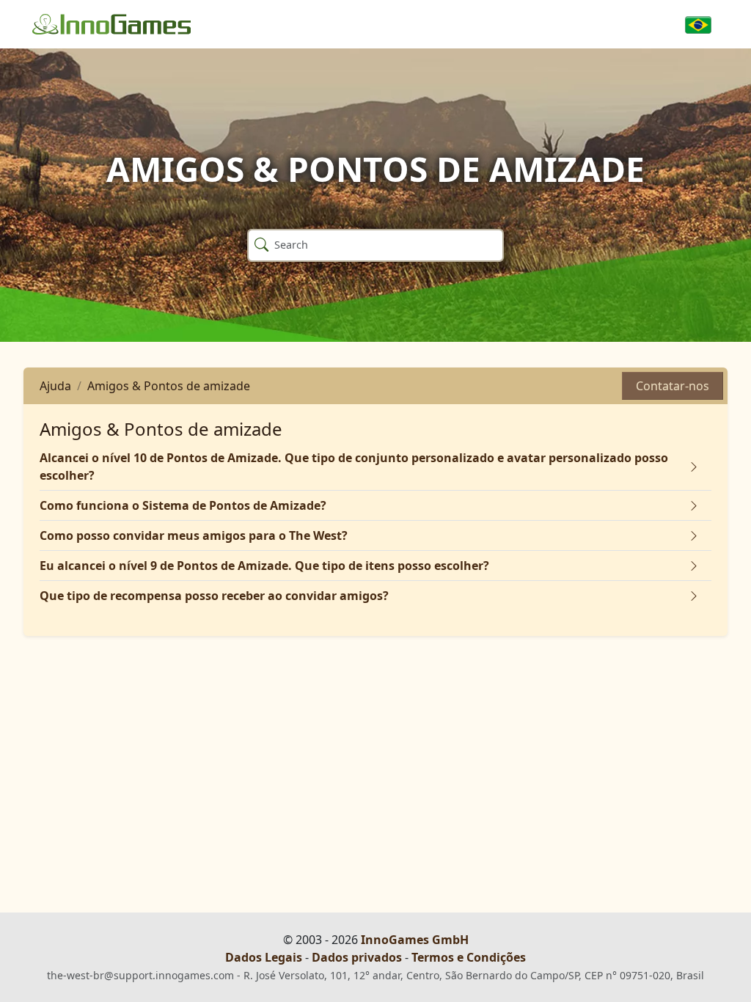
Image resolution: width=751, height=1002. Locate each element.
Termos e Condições (468, 957)
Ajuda (55, 386)
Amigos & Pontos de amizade (168, 386)
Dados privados (357, 957)
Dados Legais (263, 957)
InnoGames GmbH (415, 940)
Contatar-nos (672, 386)
